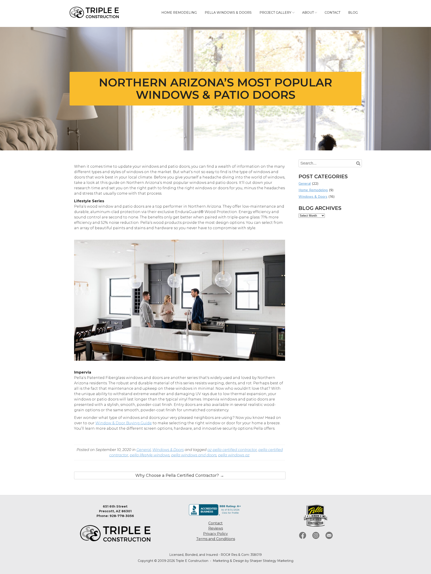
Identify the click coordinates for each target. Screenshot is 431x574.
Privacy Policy (215, 534)
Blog (353, 13)
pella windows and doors (194, 455)
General (143, 450)
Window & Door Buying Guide (123, 423)
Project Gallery (275, 13)
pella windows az (233, 455)
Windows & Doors (168, 450)
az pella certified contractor (232, 450)
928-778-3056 (122, 516)
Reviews (215, 528)
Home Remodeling (179, 13)
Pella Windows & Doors (228, 13)
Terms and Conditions (215, 539)
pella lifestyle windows (150, 455)
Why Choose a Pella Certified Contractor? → (179, 475)
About (308, 13)
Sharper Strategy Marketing (271, 561)
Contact (332, 13)
